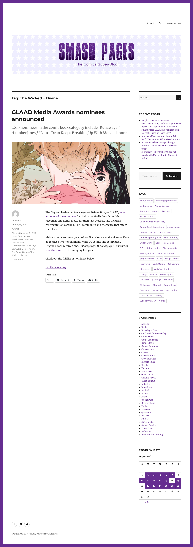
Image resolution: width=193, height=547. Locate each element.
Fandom (145, 368)
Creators (145, 352)
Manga (144, 393)
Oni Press (144, 279)
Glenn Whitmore (165, 253)
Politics (145, 406)
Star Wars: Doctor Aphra (23, 249)
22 (178, 486)
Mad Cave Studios (162, 269)
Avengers (144, 211)
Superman (157, 290)
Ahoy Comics (146, 200)
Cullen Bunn (146, 243)
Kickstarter (145, 269)
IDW (159, 258)
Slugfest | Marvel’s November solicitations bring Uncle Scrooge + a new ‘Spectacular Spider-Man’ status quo (161, 123)
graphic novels (147, 258)
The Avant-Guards (20, 252)
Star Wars (144, 290)
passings (156, 279)
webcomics (171, 290)
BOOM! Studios (147, 216)
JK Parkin (16, 220)
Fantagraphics (147, 253)
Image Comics (172, 258)
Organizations (148, 403)
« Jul (147, 502)
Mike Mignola (166, 274)
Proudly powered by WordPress (44, 534)
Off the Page (147, 400)
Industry (145, 384)
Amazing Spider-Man (166, 200)
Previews (145, 409)
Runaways (31, 245)
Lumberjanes (18, 245)
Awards (15, 229)
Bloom (15, 233)
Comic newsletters (170, 23)
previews (168, 279)
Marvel (153, 274)
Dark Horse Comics (164, 243)
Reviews (145, 415)
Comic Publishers (149, 340)
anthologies (146, 206)
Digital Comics (148, 362)
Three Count (147, 428)
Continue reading (56, 267)
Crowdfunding (148, 355)
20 (166, 486)
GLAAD (32, 233)
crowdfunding (171, 237)
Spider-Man (170, 285)
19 (160, 486)
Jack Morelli (159, 264)
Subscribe (172, 176)
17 (148, 486)
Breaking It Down (149, 330)
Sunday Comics (148, 425)
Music (144, 396)
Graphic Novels (148, 378)
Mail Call (145, 390)
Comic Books (147, 336)
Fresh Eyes (146, 371)
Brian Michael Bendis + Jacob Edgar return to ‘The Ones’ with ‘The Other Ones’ (159, 145)
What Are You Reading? (151, 295)
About (150, 23)
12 (160, 480)
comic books (173, 227)
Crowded (23, 233)
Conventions (147, 349)
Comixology (166, 232)
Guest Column (148, 381)
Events (144, 365)
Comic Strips (147, 343)
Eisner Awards (170, 248)
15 (178, 480)
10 (148, 480)
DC (141, 248)
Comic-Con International (152, 227)
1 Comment (17, 259)
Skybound (145, 285)
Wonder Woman (148, 301)
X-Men (162, 301)
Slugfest (157, 285)
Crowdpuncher (148, 359)
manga (143, 274)
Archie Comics (162, 206)
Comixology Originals (150, 237)
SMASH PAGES (19, 534)
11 (154, 480)
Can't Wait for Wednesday (152, 221)
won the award (54, 250)
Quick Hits (146, 412)
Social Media (147, 422)
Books (144, 327)
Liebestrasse (18, 242)
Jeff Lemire (173, 264)
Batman (166, 211)
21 (172, 486)
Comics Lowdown (148, 232)
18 (154, 486)
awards (155, 211)
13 (166, 480)
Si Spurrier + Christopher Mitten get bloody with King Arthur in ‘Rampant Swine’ (159, 155)
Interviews (146, 387)
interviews (145, 264)
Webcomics (147, 431)
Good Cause (147, 374)
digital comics (153, 248)
